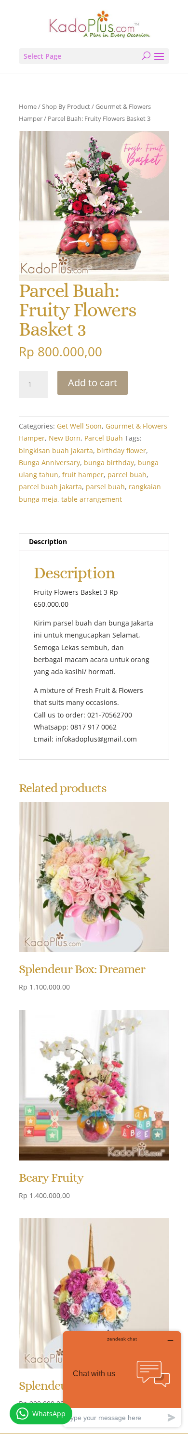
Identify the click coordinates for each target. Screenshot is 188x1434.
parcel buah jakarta (50, 486)
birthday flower (121, 450)
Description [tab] (48, 541)
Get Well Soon (79, 425)
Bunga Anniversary (49, 462)
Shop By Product (66, 106)
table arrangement (91, 499)
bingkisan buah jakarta (56, 450)
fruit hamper (83, 474)
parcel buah (127, 474)
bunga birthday (109, 462)
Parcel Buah (103, 438)
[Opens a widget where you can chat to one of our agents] (122, 1379)
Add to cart (92, 382)
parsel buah (105, 486)
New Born (65, 438)
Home (28, 106)
